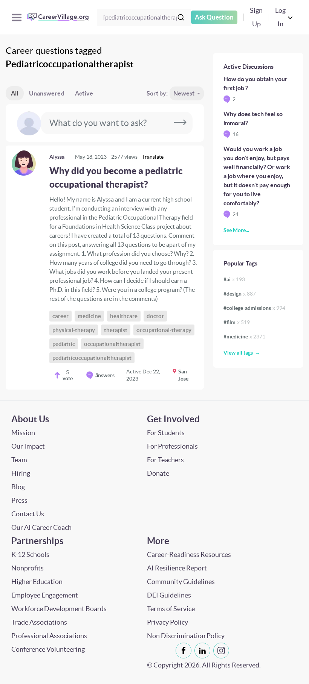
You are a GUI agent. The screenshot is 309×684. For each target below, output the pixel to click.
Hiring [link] (20, 473)
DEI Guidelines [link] (169, 595)
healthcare (124, 316)
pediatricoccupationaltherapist (92, 358)
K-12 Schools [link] (30, 554)
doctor (155, 316)
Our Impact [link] (28, 446)
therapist (115, 330)
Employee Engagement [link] (44, 595)
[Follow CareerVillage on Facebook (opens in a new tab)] (185, 650)
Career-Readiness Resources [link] (189, 554)
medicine (89, 316)
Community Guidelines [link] (181, 581)
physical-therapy (73, 330)
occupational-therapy (163, 330)
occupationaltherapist (112, 344)
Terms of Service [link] (171, 609)
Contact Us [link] (27, 514)
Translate (153, 157)
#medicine (244, 337)
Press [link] (19, 500)
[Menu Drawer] (16, 17)
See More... (236, 230)
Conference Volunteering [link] (48, 649)
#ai (234, 279)
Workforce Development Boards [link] (59, 609)
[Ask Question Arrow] (180, 123)
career (60, 316)
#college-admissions (254, 308)
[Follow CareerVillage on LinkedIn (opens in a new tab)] (203, 650)
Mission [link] (23, 433)
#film (236, 322)
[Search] (181, 17)
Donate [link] (158, 473)
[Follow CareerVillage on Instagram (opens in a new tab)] (222, 650)
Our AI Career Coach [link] (41, 527)
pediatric (63, 344)
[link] (105, 268)
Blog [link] (18, 487)
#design (239, 294)
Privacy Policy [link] (167, 622)
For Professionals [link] (172, 446)
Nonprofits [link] (27, 568)
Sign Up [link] (256, 17)
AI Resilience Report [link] (177, 568)
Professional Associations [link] (49, 636)
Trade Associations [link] (39, 622)
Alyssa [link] (56, 157)
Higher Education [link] (37, 581)
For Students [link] (166, 433)
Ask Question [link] (214, 17)
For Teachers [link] (165, 460)
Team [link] (19, 460)
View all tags (238, 353)
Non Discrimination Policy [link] (186, 636)
